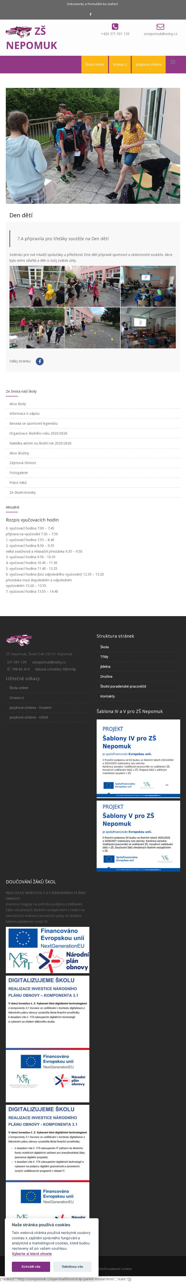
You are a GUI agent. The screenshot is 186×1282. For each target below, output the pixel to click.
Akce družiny (19, 453)
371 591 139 (16, 662)
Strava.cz (120, 64)
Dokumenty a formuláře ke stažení (92, 4)
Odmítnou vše (72, 1266)
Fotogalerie (18, 472)
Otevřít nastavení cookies (114, 1269)
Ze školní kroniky (22, 492)
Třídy (104, 656)
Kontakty (107, 696)
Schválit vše (31, 1266)
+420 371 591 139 (115, 33)
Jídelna (105, 666)
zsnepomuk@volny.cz (160, 33)
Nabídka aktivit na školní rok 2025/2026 (40, 443)
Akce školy (17, 404)
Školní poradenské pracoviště (123, 686)
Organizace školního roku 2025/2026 (38, 433)
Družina (106, 676)
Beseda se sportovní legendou (33, 423)
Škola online (94, 64)
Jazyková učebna (149, 64)
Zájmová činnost (22, 462)
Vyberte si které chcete (32, 1254)
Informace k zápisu (24, 413)
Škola (104, 647)
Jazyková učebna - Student (30, 707)
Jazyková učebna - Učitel (28, 717)
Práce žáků (18, 482)
